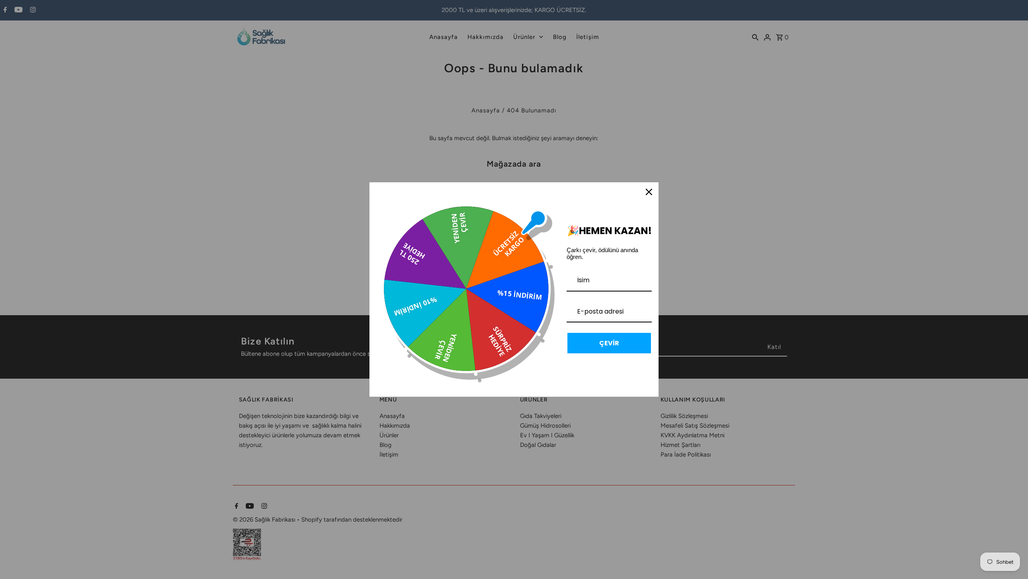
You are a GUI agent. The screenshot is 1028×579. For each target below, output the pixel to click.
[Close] (649, 192)
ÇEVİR (609, 343)
